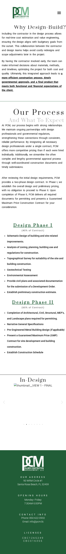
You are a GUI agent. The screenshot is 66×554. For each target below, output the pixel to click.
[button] (59, 13)
